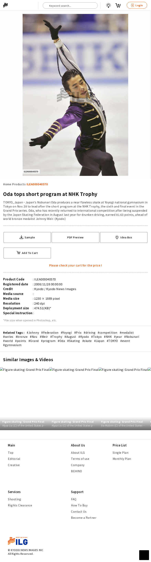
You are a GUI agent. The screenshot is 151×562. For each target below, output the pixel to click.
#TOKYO (112, 341)
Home (7, 184)
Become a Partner (83, 518)
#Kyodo (83, 337)
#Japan (99, 341)
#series (8, 337)
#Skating (73, 341)
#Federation (50, 332)
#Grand (34, 341)
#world (8, 341)
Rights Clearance (20, 505)
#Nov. (34, 337)
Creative (14, 465)
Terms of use (80, 459)
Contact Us (79, 511)
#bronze (22, 337)
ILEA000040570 (37, 184)
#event (125, 341)
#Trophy (56, 337)
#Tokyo (96, 337)
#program (48, 341)
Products (19, 184)
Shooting (14, 499)
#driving (89, 332)
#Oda (61, 341)
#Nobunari (131, 337)
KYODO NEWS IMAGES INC (27, 550)
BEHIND (76, 471)
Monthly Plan (122, 459)
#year (118, 337)
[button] (146, 281)
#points (20, 341)
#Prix (78, 332)
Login (139, 5)
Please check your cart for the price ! (75, 265)
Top (11, 453)
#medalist (127, 332)
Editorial (14, 459)
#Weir (44, 337)
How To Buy (79, 505)
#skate (87, 341)
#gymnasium (12, 345)
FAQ (73, 499)
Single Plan (121, 453)
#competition (107, 332)
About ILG (78, 453)
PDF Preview (75, 237)
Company (78, 465)
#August (70, 337)
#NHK (108, 337)
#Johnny (33, 332)
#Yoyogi (66, 332)
